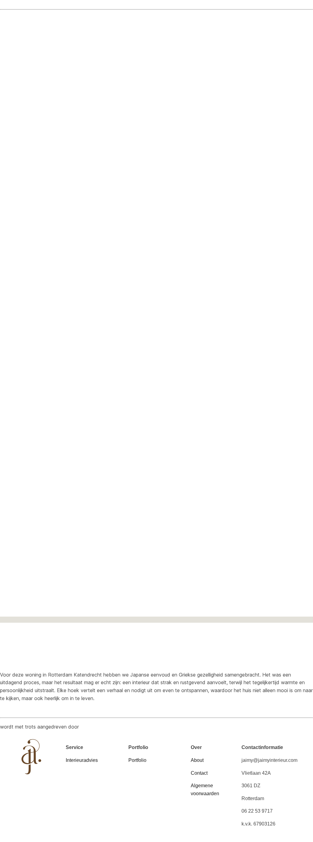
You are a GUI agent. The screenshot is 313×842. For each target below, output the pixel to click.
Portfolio (137, 760)
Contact (200, 773)
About (198, 760)
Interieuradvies (82, 760)
